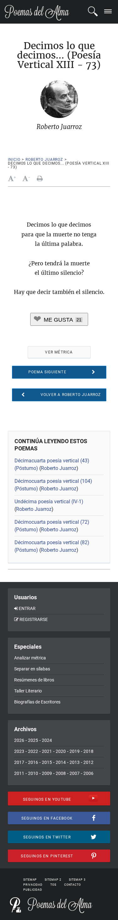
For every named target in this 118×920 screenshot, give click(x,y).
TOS (53, 884)
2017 (19, 762)
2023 (19, 751)
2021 (47, 751)
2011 (19, 773)
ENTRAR (27, 608)
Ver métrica (59, 352)
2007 (75, 773)
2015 (47, 762)
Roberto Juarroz (44, 159)
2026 (19, 740)
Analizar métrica (30, 658)
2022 (33, 751)
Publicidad (32, 889)
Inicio (14, 159)
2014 (61, 762)
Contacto (72, 884)
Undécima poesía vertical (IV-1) (48, 502)
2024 (47, 740)
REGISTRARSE (34, 619)
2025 (33, 740)
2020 (61, 751)
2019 (75, 751)
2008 (61, 773)
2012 (88, 762)
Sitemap (30, 879)
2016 (33, 762)
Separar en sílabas (32, 669)
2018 (88, 751)
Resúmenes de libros (34, 680)
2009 (47, 773)
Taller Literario (28, 691)
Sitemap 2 (53, 879)
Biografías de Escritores (37, 702)
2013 (75, 762)
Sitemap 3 (77, 879)
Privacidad (32, 884)
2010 (33, 773)
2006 (88, 773)
